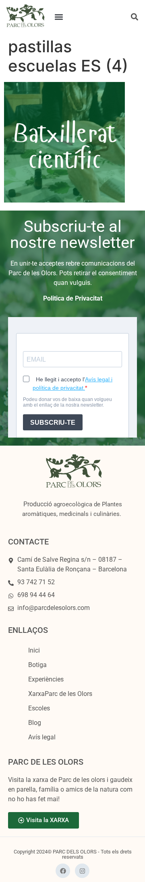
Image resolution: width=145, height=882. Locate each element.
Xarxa (60, 694)
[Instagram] (82, 871)
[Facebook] (63, 871)
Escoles (39, 708)
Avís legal (42, 737)
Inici (34, 650)
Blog (34, 722)
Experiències (46, 679)
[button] (59, 16)
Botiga (37, 665)
